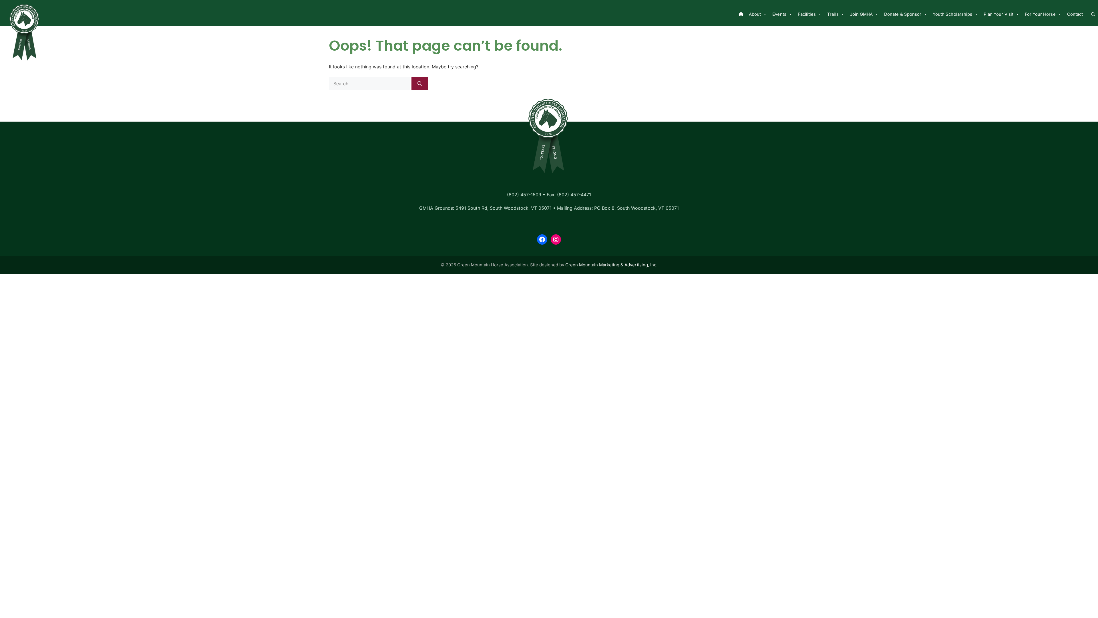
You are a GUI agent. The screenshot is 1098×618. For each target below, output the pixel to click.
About (755, 14)
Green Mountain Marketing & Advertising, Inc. (611, 265)
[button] (1093, 14)
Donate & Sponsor (902, 14)
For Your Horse (1040, 14)
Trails (832, 14)
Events (779, 14)
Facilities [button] (807, 14)
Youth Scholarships (952, 14)
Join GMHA (861, 14)
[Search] (419, 83)
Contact (1075, 14)
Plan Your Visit (998, 14)
